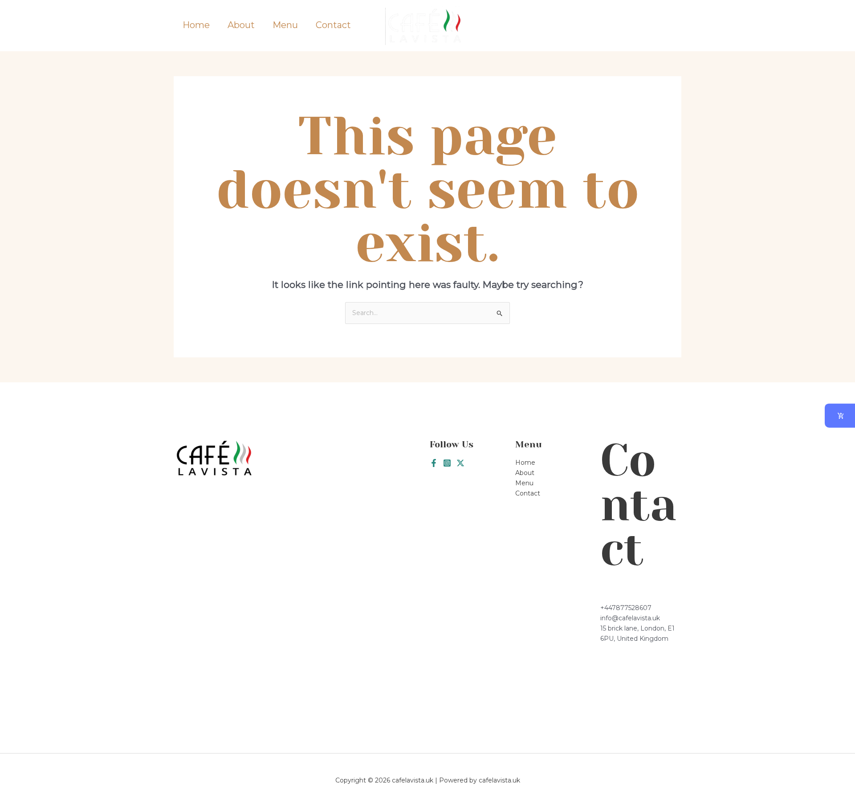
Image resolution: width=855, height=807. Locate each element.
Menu (285, 25)
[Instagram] (447, 463)
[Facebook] (434, 463)
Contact (333, 25)
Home (196, 25)
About (241, 25)
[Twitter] (460, 463)
